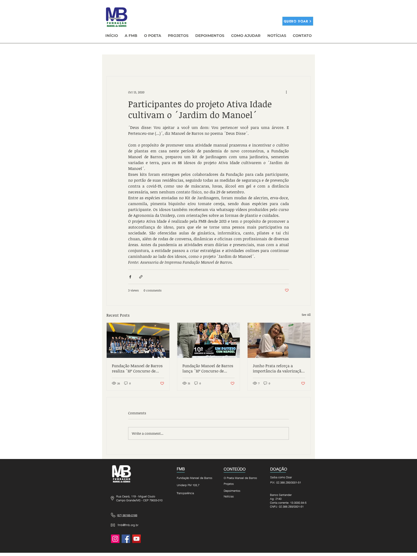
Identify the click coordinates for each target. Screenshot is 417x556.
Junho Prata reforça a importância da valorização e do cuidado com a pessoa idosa (278, 368)
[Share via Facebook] (130, 277)
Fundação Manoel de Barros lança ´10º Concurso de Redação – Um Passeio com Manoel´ (207, 368)
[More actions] (286, 92)
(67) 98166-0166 (127, 515)
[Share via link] (141, 277)
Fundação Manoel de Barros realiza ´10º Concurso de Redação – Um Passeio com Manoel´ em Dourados (137, 368)
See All (306, 315)
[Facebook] (126, 539)
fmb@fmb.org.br (128, 525)
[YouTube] (136, 539)
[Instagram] (115, 539)
